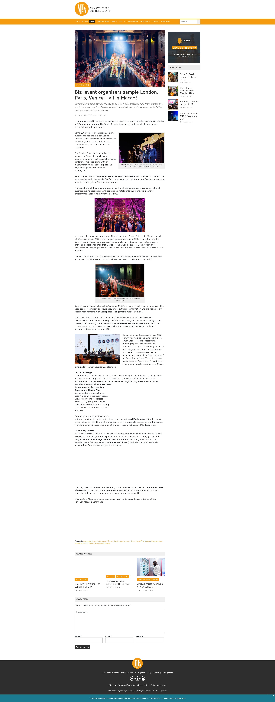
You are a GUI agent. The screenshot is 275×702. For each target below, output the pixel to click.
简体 (86, 21)
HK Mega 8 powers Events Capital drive (117, 582)
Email (108, 636)
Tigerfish (163, 691)
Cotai (116, 541)
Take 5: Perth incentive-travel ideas (188, 76)
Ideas (112, 21)
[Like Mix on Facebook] (137, 678)
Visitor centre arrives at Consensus (150, 585)
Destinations (103, 21)
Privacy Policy (150, 685)
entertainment (124, 541)
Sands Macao (104, 544)
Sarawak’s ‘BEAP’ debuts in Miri (189, 103)
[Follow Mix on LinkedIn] (143, 678)
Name (78, 636)
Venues (154, 21)
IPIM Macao (145, 541)
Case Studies (132, 21)
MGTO (85, 544)
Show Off (144, 21)
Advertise (122, 685)
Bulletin (79, 21)
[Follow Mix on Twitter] (132, 678)
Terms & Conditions (135, 685)
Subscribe (165, 21)
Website (139, 636)
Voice (121, 21)
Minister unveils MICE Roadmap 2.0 (188, 116)
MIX (103, 115)
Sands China (94, 544)
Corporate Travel (106, 541)
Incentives (135, 541)
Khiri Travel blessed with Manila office (187, 90)
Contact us (161, 685)
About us (112, 685)
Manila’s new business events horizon (87, 585)
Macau (154, 541)
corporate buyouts (90, 541)
